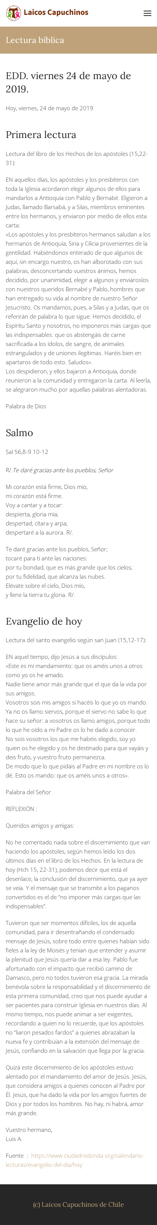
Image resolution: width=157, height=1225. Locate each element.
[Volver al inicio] (48, 13)
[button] (147, 13)
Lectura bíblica (35, 40)
